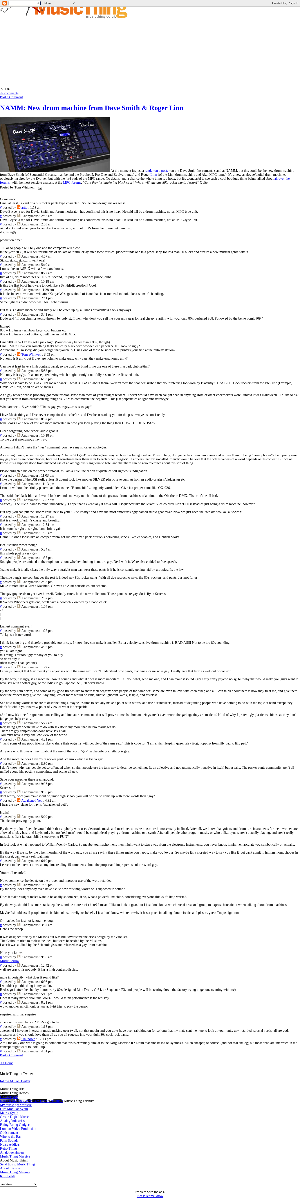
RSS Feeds (7, 1176)
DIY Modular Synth (14, 1109)
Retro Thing (8, 1148)
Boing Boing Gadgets (15, 1125)
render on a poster (157, 170)
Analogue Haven (12, 1152)
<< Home (6, 1063)
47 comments (9, 93)
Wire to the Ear (10, 1136)
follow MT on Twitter (15, 1081)
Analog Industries (12, 1121)
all (276, 178)
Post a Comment (11, 97)
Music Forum (9, 961)
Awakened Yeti (31, 800)
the (288, 178)
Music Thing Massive (15, 1156)
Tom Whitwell (31, 354)
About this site (10, 1168)
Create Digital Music (14, 1117)
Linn (153, 174)
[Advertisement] (37, 49)
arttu (24, 207)
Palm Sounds (9, 1140)
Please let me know (150, 1196)
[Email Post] (39, 187)
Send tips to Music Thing (17, 1164)
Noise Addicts (10, 1144)
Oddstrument (9, 1132)
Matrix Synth (9, 1113)
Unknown (28, 1039)
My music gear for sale (16, 1105)
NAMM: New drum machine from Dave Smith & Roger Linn (92, 108)
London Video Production (18, 1128)
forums (5, 182)
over (281, 178)
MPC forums (72, 182)
